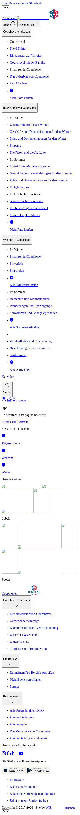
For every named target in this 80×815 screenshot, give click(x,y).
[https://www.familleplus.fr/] (39, 547)
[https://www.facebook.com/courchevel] (8, 754)
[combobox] (40, 212)
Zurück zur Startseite (15, 422)
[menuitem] (16, 32)
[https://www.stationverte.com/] (69, 547)
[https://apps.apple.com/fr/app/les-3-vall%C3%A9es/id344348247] (14, 773)
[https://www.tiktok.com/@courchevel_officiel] (12, 754)
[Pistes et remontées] (9, 401)
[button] (7, 389)
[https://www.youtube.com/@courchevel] (21, 754)
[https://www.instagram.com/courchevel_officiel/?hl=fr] (4, 754)
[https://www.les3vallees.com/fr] (10, 572)
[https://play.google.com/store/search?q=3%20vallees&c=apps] (38, 773)
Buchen (70, 808)
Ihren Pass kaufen (13, 3)
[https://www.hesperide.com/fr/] (54, 486)
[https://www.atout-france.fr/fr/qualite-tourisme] (10, 547)
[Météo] (13, 401)
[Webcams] (4, 401)
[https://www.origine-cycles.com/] (41, 511)
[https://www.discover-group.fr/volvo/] (22, 486)
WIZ (49, 807)
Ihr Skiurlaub (33, 3)
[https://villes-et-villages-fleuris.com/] (47, 572)
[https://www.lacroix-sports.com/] (17, 511)
